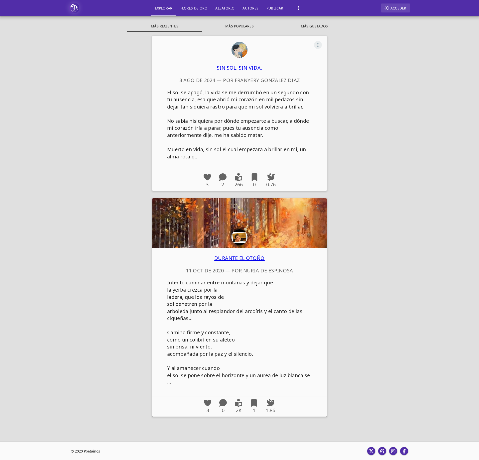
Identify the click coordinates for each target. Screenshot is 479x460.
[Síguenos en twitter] (371, 451)
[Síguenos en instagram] (393, 451)
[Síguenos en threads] (382, 451)
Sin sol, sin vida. (239, 67)
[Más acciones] (318, 45)
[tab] (163, 8)
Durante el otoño (239, 258)
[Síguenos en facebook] (404, 451)
